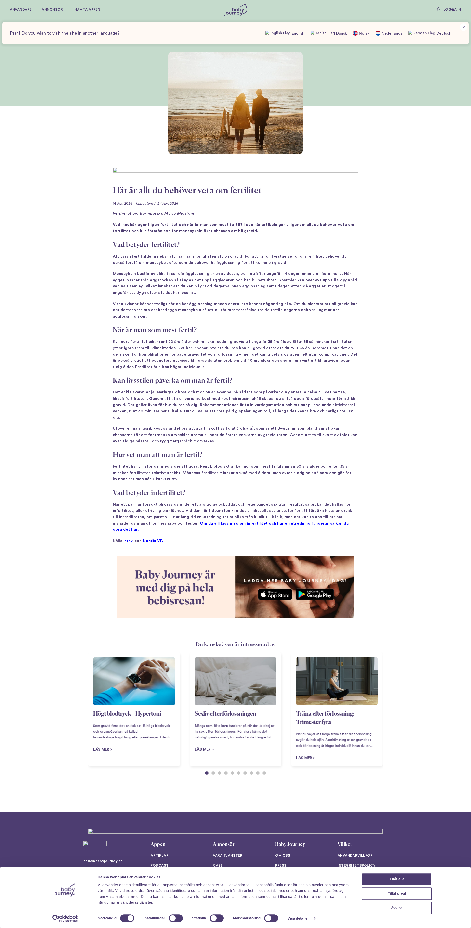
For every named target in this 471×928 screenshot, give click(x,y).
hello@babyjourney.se (103, 861)
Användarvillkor (355, 855)
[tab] (207, 773)
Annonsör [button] (52, 9)
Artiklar (160, 855)
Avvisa (396, 908)
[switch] (176, 918)
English (297, 33)
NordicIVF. (153, 541)
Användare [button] (21, 9)
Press (281, 865)
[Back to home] (235, 9)
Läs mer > (204, 749)
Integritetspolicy (357, 865)
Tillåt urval (397, 893)
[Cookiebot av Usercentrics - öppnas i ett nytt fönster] (65, 918)
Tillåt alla (396, 879)
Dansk (341, 33)
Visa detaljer (298, 918)
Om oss (282, 855)
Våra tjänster (227, 855)
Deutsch (443, 33)
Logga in (452, 9)
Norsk (363, 33)
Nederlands (391, 33)
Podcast (160, 865)
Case (218, 865)
